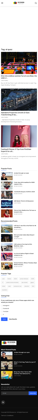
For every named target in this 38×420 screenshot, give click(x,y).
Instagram (6, 305)
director (26, 286)
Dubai (9, 279)
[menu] (2, 3)
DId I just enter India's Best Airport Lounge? (24, 235)
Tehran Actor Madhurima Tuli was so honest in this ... (25, 211)
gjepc (32, 282)
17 (2, 282)
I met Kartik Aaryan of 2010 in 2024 (24, 191)
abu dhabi (24, 282)
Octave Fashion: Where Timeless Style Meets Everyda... (25, 263)
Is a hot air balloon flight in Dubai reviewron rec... (24, 254)
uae (3, 279)
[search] (36, 3)
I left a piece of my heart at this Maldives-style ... (23, 245)
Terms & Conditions (7, 415)
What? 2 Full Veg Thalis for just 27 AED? (25, 363)
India (3, 286)
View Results (13, 319)
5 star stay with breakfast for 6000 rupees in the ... (24, 183)
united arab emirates (12, 282)
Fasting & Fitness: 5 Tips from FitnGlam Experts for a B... (16, 150)
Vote (4, 319)
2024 (15, 279)
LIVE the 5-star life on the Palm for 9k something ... (25, 226)
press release (24, 279)
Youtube (5, 311)
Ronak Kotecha (18, 175)
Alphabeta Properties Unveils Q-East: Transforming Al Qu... (15, 114)
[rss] (3, 402)
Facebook (6, 308)
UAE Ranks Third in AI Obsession (24, 201)
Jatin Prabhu (4, 80)
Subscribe (33, 393)
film (33, 286)
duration (4, 290)
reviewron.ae (17, 286)
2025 (32, 279)
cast (9, 286)
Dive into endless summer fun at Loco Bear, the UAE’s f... (19, 77)
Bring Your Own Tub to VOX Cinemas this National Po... (22, 372)
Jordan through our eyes (21, 173)
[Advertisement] (19, 28)
